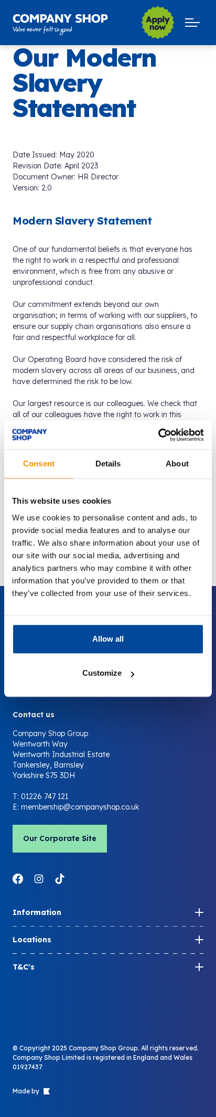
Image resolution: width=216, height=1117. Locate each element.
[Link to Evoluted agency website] (45, 1091)
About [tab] (177, 463)
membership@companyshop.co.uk (80, 807)
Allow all (108, 638)
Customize (102, 672)
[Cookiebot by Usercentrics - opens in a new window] (158, 435)
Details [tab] (108, 463)
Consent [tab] (39, 463)
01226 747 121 (44, 796)
